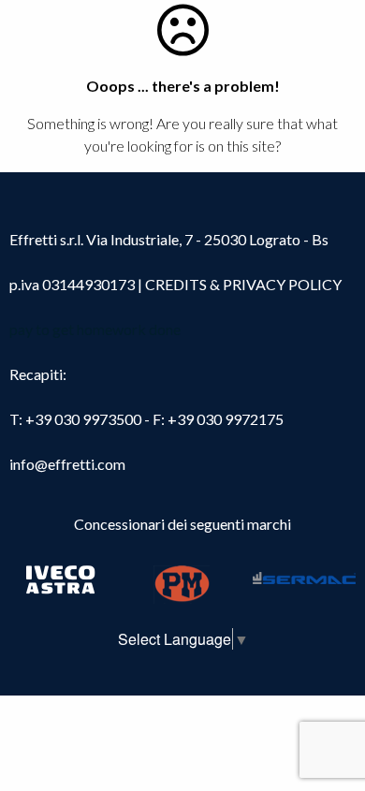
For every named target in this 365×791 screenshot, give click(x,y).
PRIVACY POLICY (282, 284)
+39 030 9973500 (83, 419)
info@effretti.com (67, 464)
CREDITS (177, 284)
